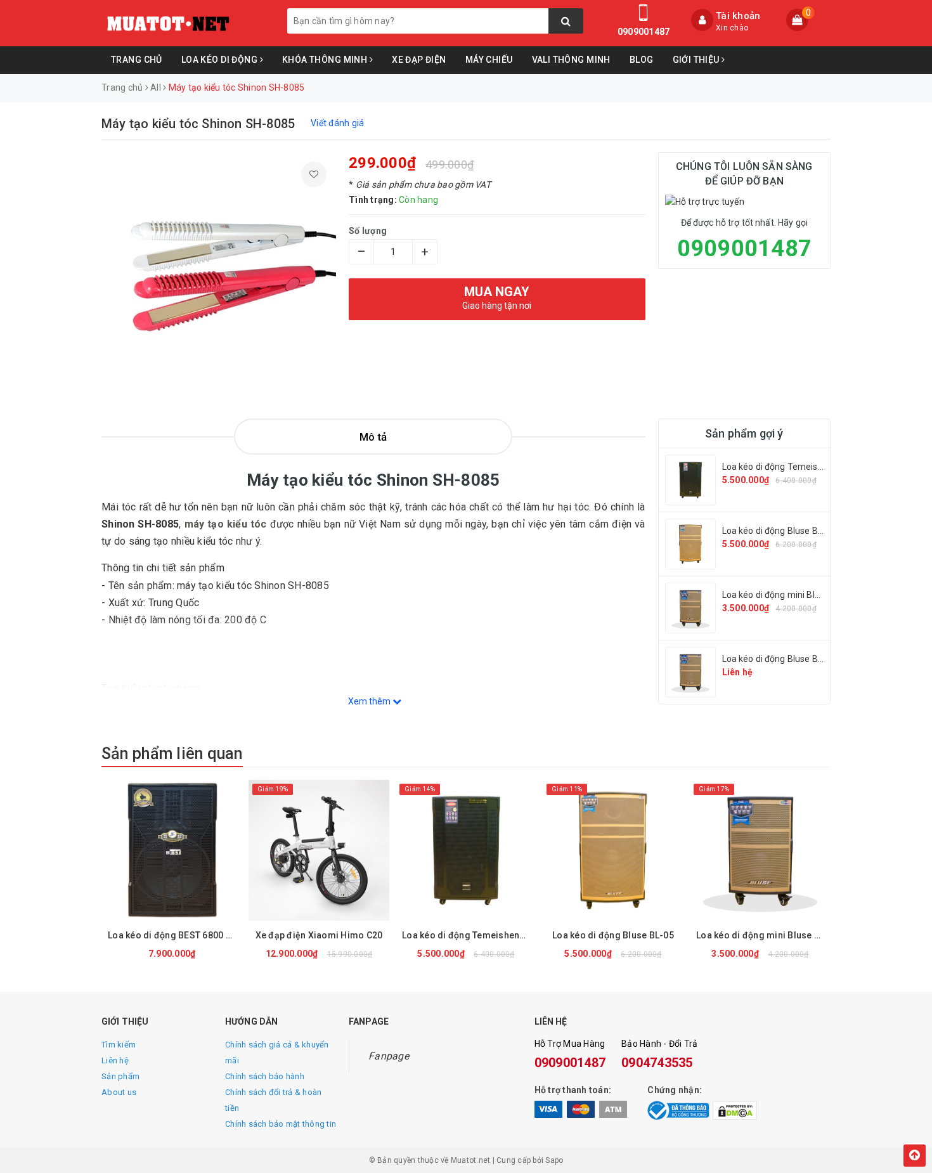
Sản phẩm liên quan (172, 753)
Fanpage (388, 1056)
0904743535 (657, 1062)
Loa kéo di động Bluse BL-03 (779, 659)
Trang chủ (136, 60)
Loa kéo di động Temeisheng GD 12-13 (800, 467)
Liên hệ (115, 1060)
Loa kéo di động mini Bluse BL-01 (788, 595)
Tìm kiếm (118, 1044)
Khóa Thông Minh (326, 60)
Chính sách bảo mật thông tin (280, 1124)
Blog (642, 60)
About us (118, 1092)
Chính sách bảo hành (264, 1076)
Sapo (554, 1160)
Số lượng (368, 231)
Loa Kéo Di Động (220, 60)
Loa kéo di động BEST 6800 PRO (175, 935)
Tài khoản (738, 16)
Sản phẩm (120, 1076)
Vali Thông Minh (571, 60)
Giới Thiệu (697, 60)
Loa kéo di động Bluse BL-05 (779, 531)
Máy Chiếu (489, 60)
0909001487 (644, 32)
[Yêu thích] (314, 174)
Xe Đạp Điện (419, 60)
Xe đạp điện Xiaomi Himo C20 (319, 935)
